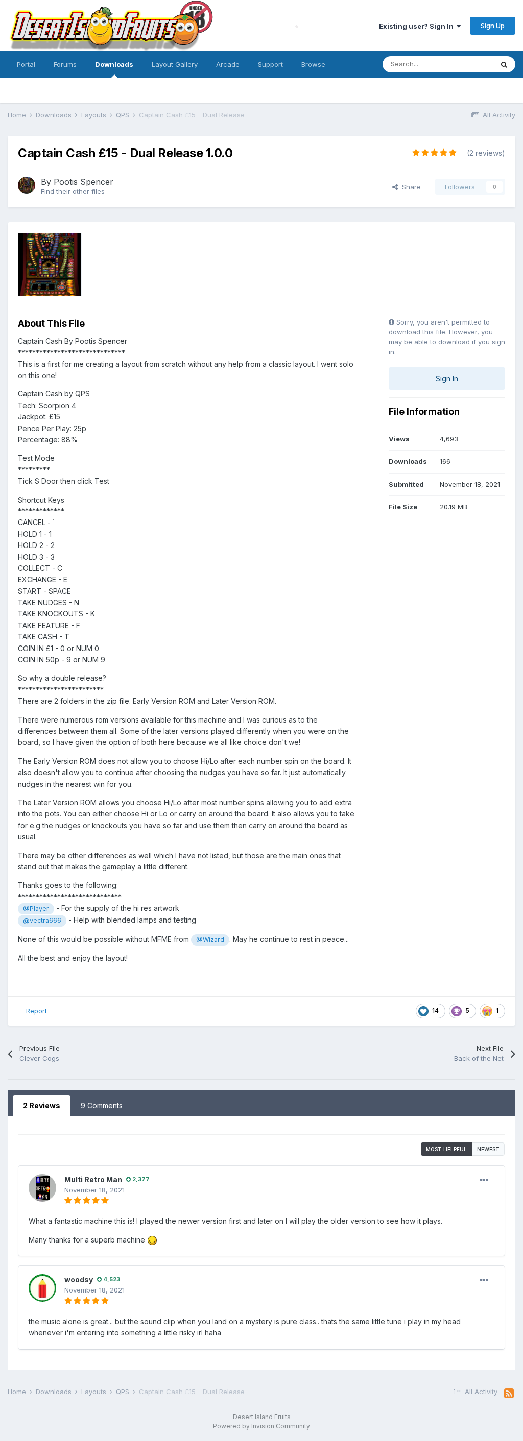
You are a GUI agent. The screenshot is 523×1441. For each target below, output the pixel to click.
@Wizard (210, 939)
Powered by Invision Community (261, 1426)
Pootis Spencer (83, 182)
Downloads (114, 64)
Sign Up (493, 25)
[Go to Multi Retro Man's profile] (42, 1188)
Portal (26, 64)
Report (36, 1011)
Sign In (447, 378)
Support (270, 64)
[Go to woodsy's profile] (42, 1288)
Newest (488, 1149)
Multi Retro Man (93, 1179)
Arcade (228, 64)
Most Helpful (446, 1149)
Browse (313, 64)
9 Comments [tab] (102, 1105)
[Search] (504, 64)
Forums (65, 64)
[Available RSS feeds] (509, 1393)
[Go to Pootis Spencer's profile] (26, 185)
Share (409, 187)
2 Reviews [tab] (41, 1105)
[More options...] (484, 1180)
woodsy (78, 1279)
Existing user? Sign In (418, 26)
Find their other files (73, 191)
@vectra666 (42, 920)
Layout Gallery (175, 64)
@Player (36, 908)
